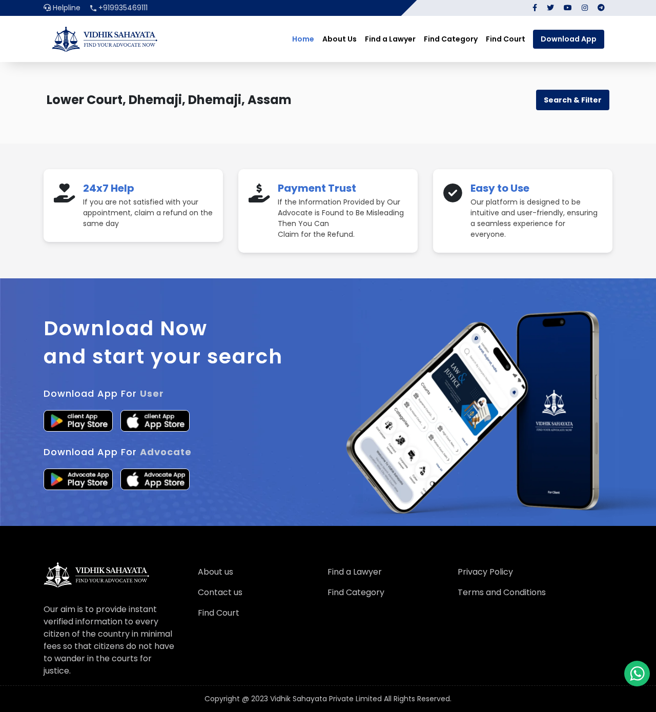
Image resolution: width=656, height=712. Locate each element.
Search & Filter (573, 100)
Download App (569, 39)
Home (303, 39)
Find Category (451, 39)
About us (215, 572)
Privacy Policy (485, 572)
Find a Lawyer (390, 39)
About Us (339, 39)
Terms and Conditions (502, 592)
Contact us (220, 592)
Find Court (505, 39)
